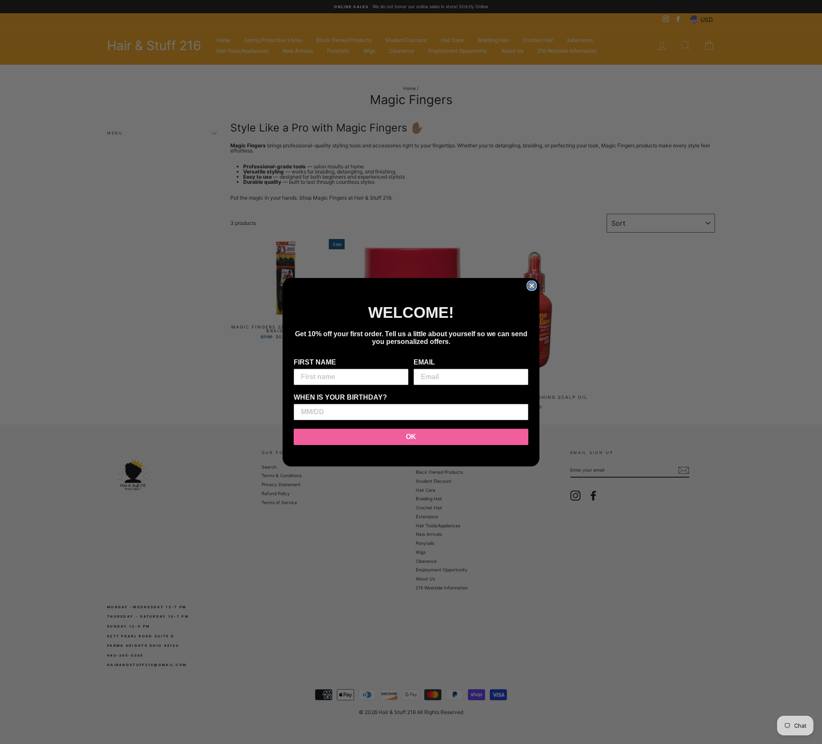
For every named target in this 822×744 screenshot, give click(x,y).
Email (424, 362)
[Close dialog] (531, 285)
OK (411, 436)
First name (315, 362)
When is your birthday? (340, 397)
